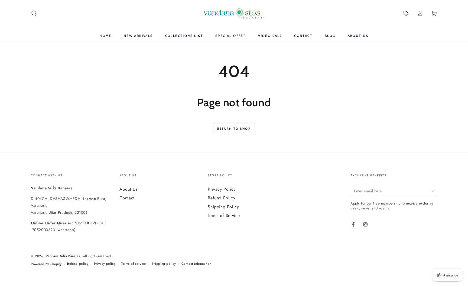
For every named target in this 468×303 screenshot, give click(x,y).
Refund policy (77, 263)
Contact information (196, 263)
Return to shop (234, 128)
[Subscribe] (434, 191)
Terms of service (133, 263)
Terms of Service (224, 215)
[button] (34, 13)
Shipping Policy (223, 207)
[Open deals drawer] (406, 13)
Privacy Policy (221, 189)
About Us (128, 189)
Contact (127, 198)
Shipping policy (163, 263)
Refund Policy (221, 198)
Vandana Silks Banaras (63, 256)
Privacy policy (104, 263)
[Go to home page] (234, 13)
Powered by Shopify (46, 264)
